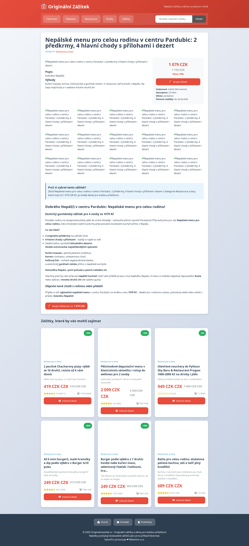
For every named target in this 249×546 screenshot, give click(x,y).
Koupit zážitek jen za (68, 306)
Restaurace (91, 18)
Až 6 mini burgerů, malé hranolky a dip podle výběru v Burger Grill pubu (67, 463)
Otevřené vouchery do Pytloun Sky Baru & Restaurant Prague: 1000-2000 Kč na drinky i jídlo (179, 370)
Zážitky (126, 18)
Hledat (199, 19)
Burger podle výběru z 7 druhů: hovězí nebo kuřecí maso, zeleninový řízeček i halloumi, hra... (122, 465)
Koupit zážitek (180, 81)
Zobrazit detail (69, 400)
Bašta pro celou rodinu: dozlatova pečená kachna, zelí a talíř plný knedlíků (181, 463)
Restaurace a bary (64, 51)
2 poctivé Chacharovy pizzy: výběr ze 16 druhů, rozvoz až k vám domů (67, 370)
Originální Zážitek (68, 6)
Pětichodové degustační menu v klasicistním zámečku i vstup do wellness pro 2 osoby (123, 370)
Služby (109, 18)
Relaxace (71, 18)
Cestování (52, 18)
